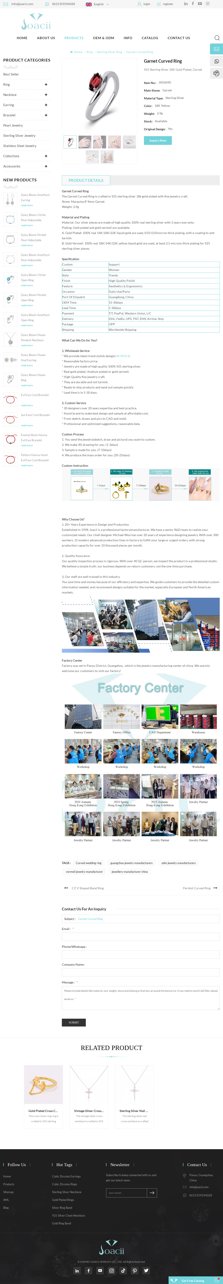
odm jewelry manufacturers (179, 863)
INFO (128, 38)
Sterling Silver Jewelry (19, 135)
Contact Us (179, 38)
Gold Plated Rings (63, 1200)
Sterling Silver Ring (109, 52)
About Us (46, 38)
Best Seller (11, 74)
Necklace (10, 95)
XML (6, 1200)
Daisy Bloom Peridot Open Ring (33, 297)
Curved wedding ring (88, 863)
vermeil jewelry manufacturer (84, 871)
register (168, 4)
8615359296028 (63, 4)
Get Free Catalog (193, 1280)
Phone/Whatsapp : (74, 946)
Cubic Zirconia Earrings (66, 1176)
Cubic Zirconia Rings (64, 1184)
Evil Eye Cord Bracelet (35, 395)
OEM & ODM (103, 38)
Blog (6, 1207)
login (147, 4)
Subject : (70, 919)
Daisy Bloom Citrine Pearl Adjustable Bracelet (33, 218)
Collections (11, 156)
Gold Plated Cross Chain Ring (46, 1111)
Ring (89, 52)
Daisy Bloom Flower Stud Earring (33, 357)
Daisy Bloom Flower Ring (33, 377)
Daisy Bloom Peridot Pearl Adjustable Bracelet (33, 238)
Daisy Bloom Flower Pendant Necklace (33, 337)
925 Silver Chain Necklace (68, 1215)
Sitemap (8, 1192)
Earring (8, 105)
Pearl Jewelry (13, 125)
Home (22, 38)
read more (27, 205)
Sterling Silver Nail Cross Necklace (137, 1111)
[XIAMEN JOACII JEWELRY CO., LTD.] (36, 21)
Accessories (11, 166)
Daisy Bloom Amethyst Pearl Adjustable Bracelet (35, 258)
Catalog (150, 38)
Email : (68, 929)
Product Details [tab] (86, 180)
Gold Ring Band (61, 1223)
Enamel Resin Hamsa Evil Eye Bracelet (34, 437)
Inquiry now (157, 140)
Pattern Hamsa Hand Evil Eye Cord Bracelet (35, 457)
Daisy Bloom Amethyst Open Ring (35, 317)
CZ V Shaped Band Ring (88, 888)
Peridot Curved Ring (197, 888)
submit (74, 1022)
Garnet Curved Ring (90, 919)
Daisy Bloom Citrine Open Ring (33, 277)
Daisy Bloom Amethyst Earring (35, 197)
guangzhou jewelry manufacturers (131, 863)
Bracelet (9, 115)
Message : (70, 982)
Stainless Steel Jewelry (19, 146)
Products (74, 38)
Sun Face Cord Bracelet (35, 415)
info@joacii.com (22, 4)
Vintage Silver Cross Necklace (91, 1111)
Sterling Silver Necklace (66, 1192)
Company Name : (73, 964)
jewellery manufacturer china (130, 871)
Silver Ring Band (62, 1207)
